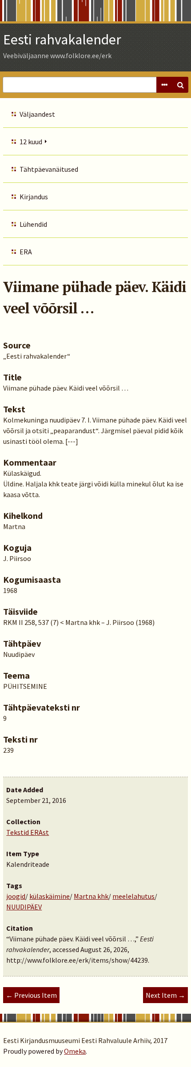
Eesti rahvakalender (62, 39)
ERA (26, 251)
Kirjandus (34, 196)
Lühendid (33, 224)
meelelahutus (133, 896)
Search (180, 85)
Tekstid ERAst (27, 832)
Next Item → (165, 995)
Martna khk (91, 896)
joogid (15, 896)
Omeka (75, 1051)
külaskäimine (49, 896)
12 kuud (31, 141)
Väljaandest (37, 114)
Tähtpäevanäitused (49, 169)
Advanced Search (164, 85)
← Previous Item (31, 995)
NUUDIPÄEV (24, 906)
